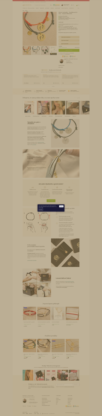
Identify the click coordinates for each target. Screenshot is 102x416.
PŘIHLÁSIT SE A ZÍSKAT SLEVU (56, 212)
